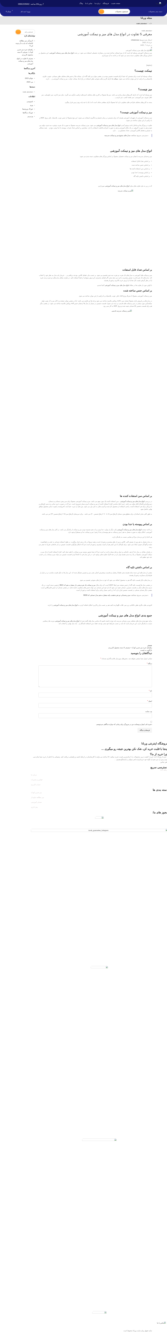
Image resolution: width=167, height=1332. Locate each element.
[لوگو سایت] (158, 3)
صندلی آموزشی (36, 802)
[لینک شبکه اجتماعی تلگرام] (7, 3)
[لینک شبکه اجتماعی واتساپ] (10, 3)
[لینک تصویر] (99, 822)
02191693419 (154, 762)
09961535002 (140, 762)
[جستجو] (101, 11)
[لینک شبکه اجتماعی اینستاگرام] (13, 3)
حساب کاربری (36, 784)
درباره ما (34, 775)
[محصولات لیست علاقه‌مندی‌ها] (17, 11)
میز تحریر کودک (36, 792)
